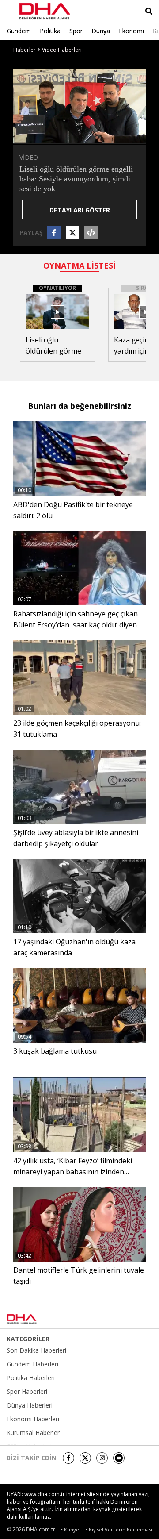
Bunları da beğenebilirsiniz (79, 405)
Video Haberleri (62, 49)
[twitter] (85, 1458)
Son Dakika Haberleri (36, 1350)
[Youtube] (119, 1458)
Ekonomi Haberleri (33, 1419)
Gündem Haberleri (32, 1364)
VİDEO (28, 157)
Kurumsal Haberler (33, 1432)
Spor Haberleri (27, 1391)
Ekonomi (131, 31)
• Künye (70, 1529)
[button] (40, 136)
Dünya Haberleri (30, 1405)
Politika (50, 31)
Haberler (24, 49)
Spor (76, 31)
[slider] (98, 136)
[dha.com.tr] (33, 1319)
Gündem (19, 31)
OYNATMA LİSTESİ (79, 265)
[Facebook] (68, 1458)
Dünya (100, 31)
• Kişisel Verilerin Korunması (119, 1529)
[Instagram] (102, 1458)
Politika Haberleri (31, 1377)
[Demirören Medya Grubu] (132, 1319)
